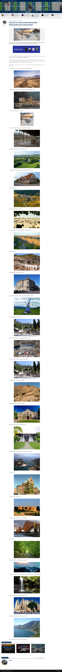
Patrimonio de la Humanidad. (23, 57)
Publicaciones (27, 11)
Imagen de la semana (6, 647)
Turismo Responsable (20, 11)
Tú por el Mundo (35, 11)
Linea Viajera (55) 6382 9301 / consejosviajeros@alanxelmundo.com (13, 6)
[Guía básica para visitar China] (32, 15)
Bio (7, 11)
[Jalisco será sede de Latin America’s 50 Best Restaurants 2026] (22, 15)
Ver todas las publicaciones (40, 657)
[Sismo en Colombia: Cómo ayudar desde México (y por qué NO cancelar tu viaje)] (12, 16)
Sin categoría (19, 20)
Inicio (5, 11)
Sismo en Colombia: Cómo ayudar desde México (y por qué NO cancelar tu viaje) (17, 15)
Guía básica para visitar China (37, 15)
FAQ (43, 11)
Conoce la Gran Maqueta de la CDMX (23, 649)
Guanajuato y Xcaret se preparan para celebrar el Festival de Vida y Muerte (7, 15)
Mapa (11, 11)
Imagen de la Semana (8, 648)
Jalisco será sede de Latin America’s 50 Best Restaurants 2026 (27, 15)
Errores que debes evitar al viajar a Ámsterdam (47, 15)
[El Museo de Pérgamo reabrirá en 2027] (52, 15)
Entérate (10, 20)
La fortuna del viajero (38, 648)
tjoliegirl (5, 25)
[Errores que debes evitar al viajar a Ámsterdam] (42, 15)
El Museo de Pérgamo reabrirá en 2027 (57, 15)
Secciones (14, 20)
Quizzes (14, 11)
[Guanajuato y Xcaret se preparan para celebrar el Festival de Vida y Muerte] (2, 15)
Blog (38, 647)
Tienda (41, 11)
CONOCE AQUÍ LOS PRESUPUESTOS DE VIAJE (44, 6)
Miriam (4, 24)
